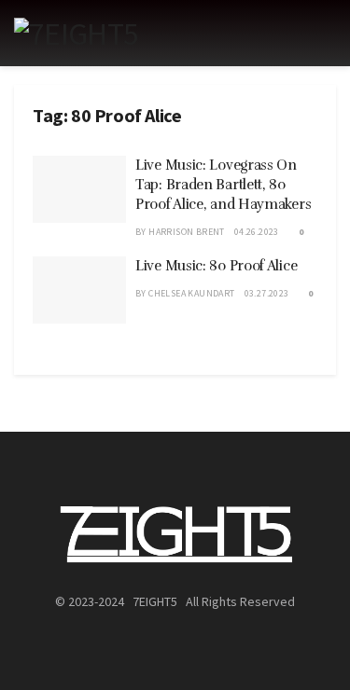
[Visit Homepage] (76, 33)
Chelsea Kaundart (191, 293)
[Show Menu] (328, 33)
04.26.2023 (256, 232)
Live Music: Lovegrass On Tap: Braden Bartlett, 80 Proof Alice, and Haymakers (223, 185)
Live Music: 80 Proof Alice (216, 265)
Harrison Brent (186, 232)
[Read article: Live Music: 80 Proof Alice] (79, 290)
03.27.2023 (267, 293)
